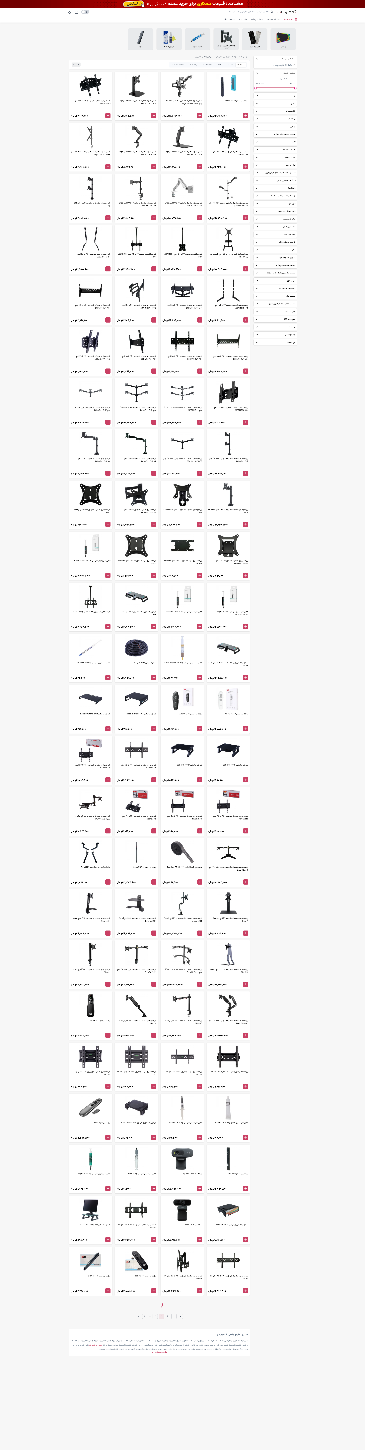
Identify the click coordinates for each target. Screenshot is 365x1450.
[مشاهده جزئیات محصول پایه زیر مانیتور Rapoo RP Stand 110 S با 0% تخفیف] (136, 724)
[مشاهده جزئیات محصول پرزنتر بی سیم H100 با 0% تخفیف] (90, 1133)
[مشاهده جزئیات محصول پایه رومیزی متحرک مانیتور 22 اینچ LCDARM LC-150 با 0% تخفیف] (182, 519)
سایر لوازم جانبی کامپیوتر (204, 57)
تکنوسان (246, 57)
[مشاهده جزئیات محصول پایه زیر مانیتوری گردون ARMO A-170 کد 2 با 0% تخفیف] (136, 1133)
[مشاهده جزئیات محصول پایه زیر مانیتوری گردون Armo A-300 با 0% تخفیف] (182, 1337)
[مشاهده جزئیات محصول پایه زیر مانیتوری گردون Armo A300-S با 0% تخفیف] (228, 1235)
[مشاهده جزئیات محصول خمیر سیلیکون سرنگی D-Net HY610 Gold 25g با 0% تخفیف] (182, 673)
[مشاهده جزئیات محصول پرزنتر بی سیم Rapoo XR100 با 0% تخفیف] (228, 111)
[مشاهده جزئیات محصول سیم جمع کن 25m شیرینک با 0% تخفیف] (136, 673)
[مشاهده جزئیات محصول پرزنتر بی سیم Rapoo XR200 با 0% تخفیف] (136, 877)
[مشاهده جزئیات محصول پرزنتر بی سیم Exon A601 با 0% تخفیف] (90, 1030)
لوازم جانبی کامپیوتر (223, 57)
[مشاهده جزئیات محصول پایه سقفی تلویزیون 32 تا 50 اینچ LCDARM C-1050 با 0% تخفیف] (182, 264)
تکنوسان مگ (229, 19)
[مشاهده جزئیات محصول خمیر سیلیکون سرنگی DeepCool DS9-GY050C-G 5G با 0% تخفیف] (228, 622)
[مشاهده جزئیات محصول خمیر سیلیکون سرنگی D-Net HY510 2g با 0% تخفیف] (90, 673)
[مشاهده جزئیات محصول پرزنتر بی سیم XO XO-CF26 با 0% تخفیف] (182, 724)
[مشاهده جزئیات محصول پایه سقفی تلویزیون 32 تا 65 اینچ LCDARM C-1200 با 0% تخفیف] (136, 264)
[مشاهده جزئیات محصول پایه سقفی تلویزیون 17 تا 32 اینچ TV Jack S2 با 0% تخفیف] (228, 1082)
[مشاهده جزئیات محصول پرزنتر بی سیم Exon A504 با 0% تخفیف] (136, 1286)
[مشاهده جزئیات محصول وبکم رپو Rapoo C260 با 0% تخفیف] (182, 1235)
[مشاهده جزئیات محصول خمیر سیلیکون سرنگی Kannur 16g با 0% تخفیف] (136, 1184)
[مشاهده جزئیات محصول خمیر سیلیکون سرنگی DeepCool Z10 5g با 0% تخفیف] (90, 1184)
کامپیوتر (237, 57)
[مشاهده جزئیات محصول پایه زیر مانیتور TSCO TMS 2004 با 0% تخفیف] (228, 775)
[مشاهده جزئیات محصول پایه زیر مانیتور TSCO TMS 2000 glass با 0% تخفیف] (90, 1235)
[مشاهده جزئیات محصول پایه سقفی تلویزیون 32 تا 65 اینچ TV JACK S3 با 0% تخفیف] (90, 622)
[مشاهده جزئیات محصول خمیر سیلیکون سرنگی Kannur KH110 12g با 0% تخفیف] (182, 1133)
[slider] (295, 88)
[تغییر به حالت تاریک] (85, 12)
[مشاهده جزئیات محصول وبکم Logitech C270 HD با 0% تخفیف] (182, 1184)
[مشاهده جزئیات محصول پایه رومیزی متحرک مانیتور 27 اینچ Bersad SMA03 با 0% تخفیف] (228, 928)
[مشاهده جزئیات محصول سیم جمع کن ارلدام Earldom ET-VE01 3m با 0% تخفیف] (182, 877)
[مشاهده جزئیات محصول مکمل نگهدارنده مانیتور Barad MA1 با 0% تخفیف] (90, 877)
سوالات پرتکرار (257, 19)
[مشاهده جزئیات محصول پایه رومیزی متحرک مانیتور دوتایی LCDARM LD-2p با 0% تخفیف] (90, 213)
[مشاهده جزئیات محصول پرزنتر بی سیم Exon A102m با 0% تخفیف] (90, 1286)
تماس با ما (243, 19)
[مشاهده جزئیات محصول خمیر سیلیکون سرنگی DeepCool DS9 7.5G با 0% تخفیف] (90, 571)
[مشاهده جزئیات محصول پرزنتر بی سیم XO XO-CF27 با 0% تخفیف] (228, 724)
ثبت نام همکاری (273, 19)
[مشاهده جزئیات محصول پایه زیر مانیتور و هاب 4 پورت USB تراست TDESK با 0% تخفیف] (136, 622)
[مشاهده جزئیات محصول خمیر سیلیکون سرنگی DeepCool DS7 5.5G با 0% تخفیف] (182, 622)
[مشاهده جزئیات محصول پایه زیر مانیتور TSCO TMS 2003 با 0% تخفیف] (182, 775)
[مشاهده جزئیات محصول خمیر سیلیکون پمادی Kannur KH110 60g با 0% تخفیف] (228, 1133)
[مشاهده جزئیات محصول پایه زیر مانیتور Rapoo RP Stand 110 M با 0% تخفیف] (90, 724)
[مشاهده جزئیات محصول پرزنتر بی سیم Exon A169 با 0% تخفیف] (228, 1184)
